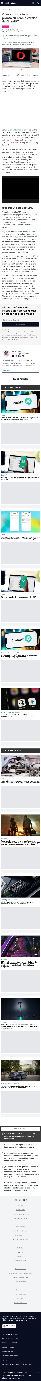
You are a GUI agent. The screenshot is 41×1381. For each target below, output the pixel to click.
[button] (2, 3)
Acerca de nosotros (8, 1351)
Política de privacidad (9, 1343)
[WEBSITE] (20, 356)
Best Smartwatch (20, 1261)
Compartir (8, 75)
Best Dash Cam (21, 1294)
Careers (5, 1360)
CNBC (10, 130)
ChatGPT (11, 9)
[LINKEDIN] (16, 356)
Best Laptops (20, 1227)
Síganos (22, 75)
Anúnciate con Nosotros (10, 1356)
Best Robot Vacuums (20, 1303)
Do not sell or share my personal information (17, 1364)
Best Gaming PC (20, 1235)
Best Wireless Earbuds (20, 1277)
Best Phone (20, 1248)
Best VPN (20, 1205)
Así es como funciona (25, 44)
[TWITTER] (13, 356)
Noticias (5, 27)
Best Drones (21, 1298)
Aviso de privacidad (26, 332)
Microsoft (10, 152)
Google (18, 152)
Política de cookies (8, 1347)
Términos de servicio (27, 330)
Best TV (20, 1252)
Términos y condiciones (10, 1334)
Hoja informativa (33, 75)
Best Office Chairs (20, 1282)
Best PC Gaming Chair (20, 1239)
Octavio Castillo (10, 30)
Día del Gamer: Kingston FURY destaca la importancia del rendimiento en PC (22, 1146)
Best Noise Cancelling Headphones (20, 1273)
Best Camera (20, 1290)
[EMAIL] (23, 356)
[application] (20, 188)
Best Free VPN (20, 1210)
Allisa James (20, 30)
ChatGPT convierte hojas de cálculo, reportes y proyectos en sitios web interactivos (19, 1136)
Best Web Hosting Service (20, 1214)
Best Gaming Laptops (20, 1231)
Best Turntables (20, 1269)
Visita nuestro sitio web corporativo (14, 1320)
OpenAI (4, 9)
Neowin (17, 130)
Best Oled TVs (20, 1256)
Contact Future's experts (10, 1338)
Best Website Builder (20, 1218)
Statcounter (30, 231)
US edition (17, 1375)
